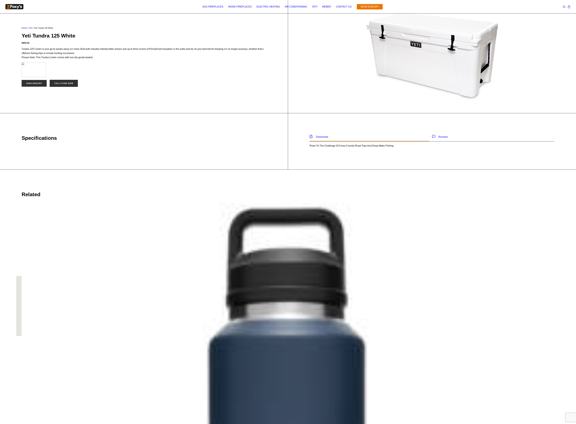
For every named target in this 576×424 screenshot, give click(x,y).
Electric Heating (268, 6)
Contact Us (344, 6)
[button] (565, 6)
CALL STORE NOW (63, 83)
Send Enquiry (34, 83)
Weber (326, 6)
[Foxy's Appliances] (14, 6)
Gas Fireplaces (212, 6)
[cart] (569, 6)
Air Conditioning (296, 6)
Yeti (314, 6)
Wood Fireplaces (240, 6)
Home (24, 28)
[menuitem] (212, 6)
